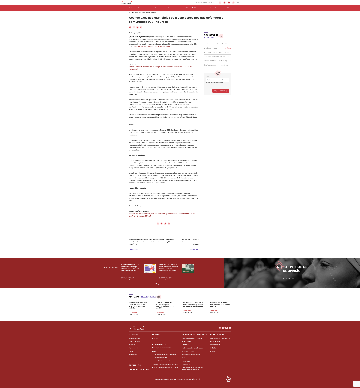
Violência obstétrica (188, 351)
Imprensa (132, 345)
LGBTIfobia (227, 48)
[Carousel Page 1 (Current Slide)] (156, 284)
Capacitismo (186, 364)
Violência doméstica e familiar (216, 44)
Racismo (207, 52)
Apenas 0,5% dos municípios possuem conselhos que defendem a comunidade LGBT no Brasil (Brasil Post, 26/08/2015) (162, 215)
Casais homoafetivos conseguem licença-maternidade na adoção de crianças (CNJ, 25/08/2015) (161, 68)
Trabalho (227, 52)
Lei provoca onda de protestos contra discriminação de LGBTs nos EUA (165, 305)
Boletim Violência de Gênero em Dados (165, 367)
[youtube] (229, 2)
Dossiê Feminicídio (161, 358)
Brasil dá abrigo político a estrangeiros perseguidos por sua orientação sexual (193, 304)
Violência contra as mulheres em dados (165, 364)
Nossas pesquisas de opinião (161, 348)
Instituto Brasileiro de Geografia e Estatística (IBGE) (152, 46)
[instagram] (220, 2)
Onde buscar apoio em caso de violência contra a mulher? (192, 369)
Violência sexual (210, 48)
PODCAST (156, 335)
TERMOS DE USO (135, 365)
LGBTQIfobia (186, 361)
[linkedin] (233, 2)
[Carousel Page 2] (158, 284)
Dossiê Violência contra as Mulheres (166, 354)
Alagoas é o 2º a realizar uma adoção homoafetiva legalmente (220, 304)
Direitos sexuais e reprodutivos (216, 65)
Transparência (133, 348)
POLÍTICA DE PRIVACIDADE (138, 369)
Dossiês (154, 351)
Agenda (212, 351)
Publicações (133, 355)
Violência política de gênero (191, 355)
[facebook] (224, 2)
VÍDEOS (155, 339)
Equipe (131, 351)
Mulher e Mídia (210, 61)
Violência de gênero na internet (216, 56)
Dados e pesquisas (127, 277)
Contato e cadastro (135, 341)
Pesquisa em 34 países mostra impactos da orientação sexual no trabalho (138, 305)
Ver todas (285, 278)
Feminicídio (217, 52)
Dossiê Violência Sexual (162, 361)
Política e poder (225, 61)
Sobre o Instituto (134, 338)
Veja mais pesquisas (110, 268)
